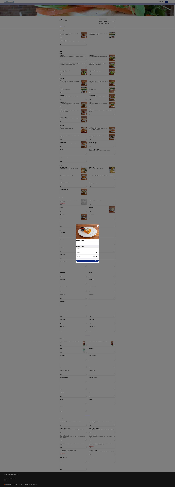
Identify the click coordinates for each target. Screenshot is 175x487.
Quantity (78, 256)
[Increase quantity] (97, 256)
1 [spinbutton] (95, 256)
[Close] (98, 226)
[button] (87, 231)
